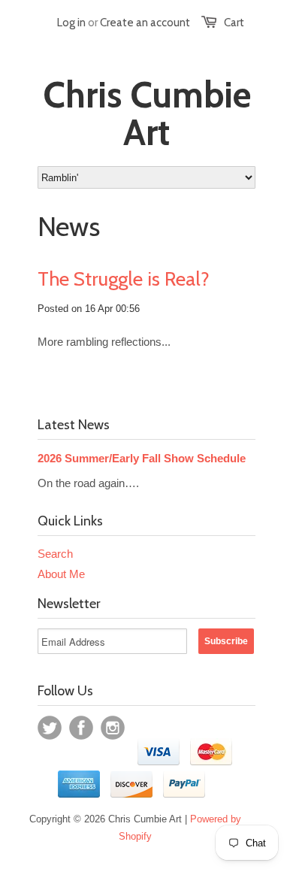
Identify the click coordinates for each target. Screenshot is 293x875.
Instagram (113, 728)
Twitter (50, 728)
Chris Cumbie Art (147, 113)
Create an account (145, 22)
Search (55, 553)
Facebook (81, 728)
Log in (71, 22)
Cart (234, 22)
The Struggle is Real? (124, 279)
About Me (61, 574)
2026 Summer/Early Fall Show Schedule (142, 458)
